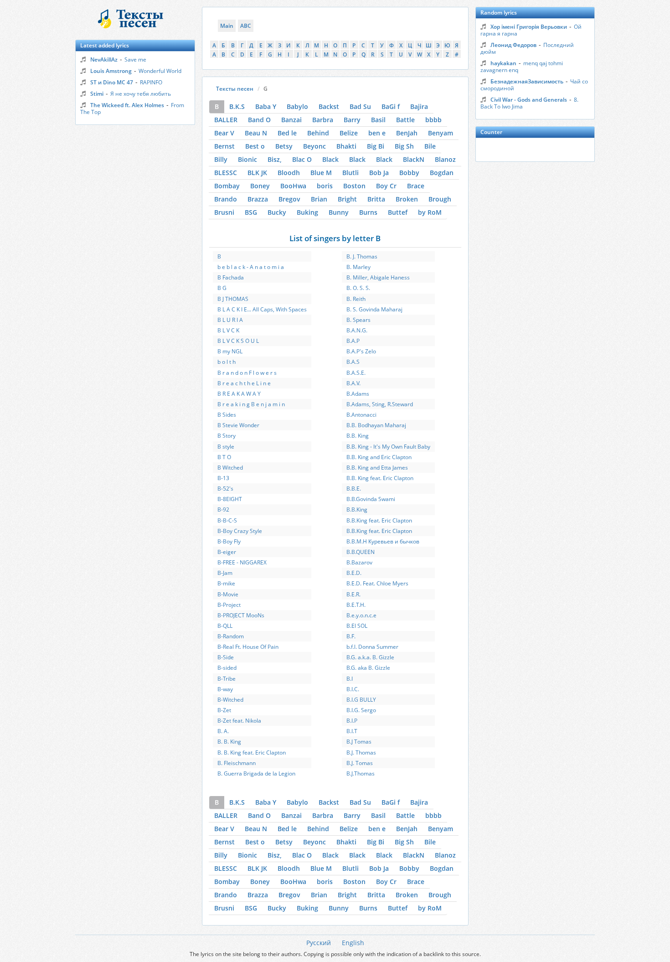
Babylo (297, 106)
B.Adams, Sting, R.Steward (379, 404)
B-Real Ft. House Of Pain (247, 647)
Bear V (224, 133)
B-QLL (224, 626)
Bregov (289, 199)
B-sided (227, 668)
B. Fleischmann (236, 763)
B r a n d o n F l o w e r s (247, 373)
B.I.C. (352, 689)
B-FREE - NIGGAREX (242, 562)
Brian (319, 199)
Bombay (227, 185)
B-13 (223, 478)
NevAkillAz (104, 59)
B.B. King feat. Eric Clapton (379, 478)
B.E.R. (353, 594)
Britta (376, 199)
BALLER (225, 119)
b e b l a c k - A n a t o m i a (250, 267)
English (353, 942)
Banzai (291, 119)
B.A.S (353, 362)
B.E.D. (353, 573)
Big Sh (404, 146)
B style (225, 446)
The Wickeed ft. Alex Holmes (127, 105)
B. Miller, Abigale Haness (378, 277)
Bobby (409, 172)
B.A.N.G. (356, 330)
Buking (307, 212)
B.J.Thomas (360, 773)
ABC (245, 26)
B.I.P (351, 720)
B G (222, 288)
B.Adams (357, 394)
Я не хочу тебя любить (140, 94)
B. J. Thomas (361, 256)
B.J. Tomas (359, 763)
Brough (439, 199)
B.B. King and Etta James (377, 467)
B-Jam (224, 573)
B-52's (225, 488)
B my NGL (229, 351)
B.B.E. (353, 488)
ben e (377, 133)
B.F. (351, 636)
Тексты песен (234, 89)
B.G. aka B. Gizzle (368, 668)
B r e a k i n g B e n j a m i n (251, 404)
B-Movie (227, 594)
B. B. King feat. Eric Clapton (251, 752)
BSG (251, 212)
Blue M (321, 172)
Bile (430, 146)
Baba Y (265, 106)
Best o (255, 146)
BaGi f (390, 106)
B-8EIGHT (229, 499)
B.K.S (237, 106)
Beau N (256, 133)
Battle (405, 119)
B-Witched (230, 699)
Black (330, 159)
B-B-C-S (227, 520)
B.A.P (353, 341)
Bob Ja (379, 172)
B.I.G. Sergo (361, 710)
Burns (368, 212)
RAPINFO (151, 82)
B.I (349, 679)
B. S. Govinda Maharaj (374, 309)
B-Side (225, 657)
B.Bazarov (359, 562)
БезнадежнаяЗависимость (526, 81)
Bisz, (275, 159)
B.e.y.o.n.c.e (361, 615)
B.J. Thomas (361, 752)
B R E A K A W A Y (239, 394)
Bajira (419, 106)
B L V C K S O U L (238, 341)
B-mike (226, 583)
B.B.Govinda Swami (370, 499)
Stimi (96, 94)
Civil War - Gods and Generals (528, 99)
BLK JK (257, 172)
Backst (329, 106)
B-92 (223, 509)
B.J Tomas (358, 741)
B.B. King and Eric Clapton (379, 457)
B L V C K (228, 330)
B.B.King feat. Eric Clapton (379, 520)
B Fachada (230, 277)
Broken (407, 199)
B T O (224, 457)
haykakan (503, 63)
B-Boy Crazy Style (239, 531)
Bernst (224, 146)
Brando (225, 199)
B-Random (230, 636)
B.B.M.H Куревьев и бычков (382, 541)
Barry (352, 119)
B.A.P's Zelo (361, 351)
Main (226, 26)
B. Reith (356, 299)
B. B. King (229, 741)
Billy (220, 159)
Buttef (397, 212)
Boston (354, 185)
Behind (318, 133)
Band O (259, 119)
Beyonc (314, 146)
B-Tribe (226, 679)
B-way (225, 689)
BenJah (406, 133)
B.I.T (351, 731)
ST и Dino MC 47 (111, 82)
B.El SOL (356, 626)
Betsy (284, 146)
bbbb (433, 119)
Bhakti (346, 146)
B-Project (229, 605)
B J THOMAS (232, 299)
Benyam (440, 133)
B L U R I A (230, 320)
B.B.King (356, 509)
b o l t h (226, 362)
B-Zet (224, 710)
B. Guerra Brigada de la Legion (256, 773)
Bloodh (289, 172)
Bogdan (442, 172)
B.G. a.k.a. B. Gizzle (370, 657)
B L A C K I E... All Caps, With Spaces (262, 309)
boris (325, 185)
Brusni (224, 212)
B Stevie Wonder (238, 425)
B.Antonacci (361, 415)
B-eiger (226, 552)
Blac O (302, 159)
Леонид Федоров (513, 45)
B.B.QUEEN (360, 552)
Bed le (287, 133)
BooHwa (293, 185)
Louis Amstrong (111, 71)
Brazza (257, 199)
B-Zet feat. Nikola (239, 720)
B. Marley (358, 267)
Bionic (247, 159)
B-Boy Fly (229, 541)
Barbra (322, 119)
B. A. (223, 731)
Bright (347, 199)
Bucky (277, 212)
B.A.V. (353, 383)
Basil (378, 119)
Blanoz (445, 159)
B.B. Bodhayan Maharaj (376, 425)
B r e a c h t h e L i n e (244, 383)
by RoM (430, 212)
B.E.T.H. (356, 605)
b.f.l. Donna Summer (372, 647)
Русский (318, 942)
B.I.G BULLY (361, 699)
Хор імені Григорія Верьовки (528, 27)
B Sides (226, 415)
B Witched (230, 467)
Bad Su (360, 106)
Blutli (350, 172)
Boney (260, 185)
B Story (226, 436)
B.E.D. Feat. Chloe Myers (377, 583)
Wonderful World (160, 71)
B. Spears (358, 320)
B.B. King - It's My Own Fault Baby (388, 446)
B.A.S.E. (356, 373)
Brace (415, 185)
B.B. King (357, 436)
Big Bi (375, 146)
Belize (349, 133)
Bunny (339, 212)
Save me (135, 59)
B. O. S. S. (358, 288)
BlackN (413, 159)
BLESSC (225, 172)
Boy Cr (386, 185)
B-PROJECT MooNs (240, 615)
